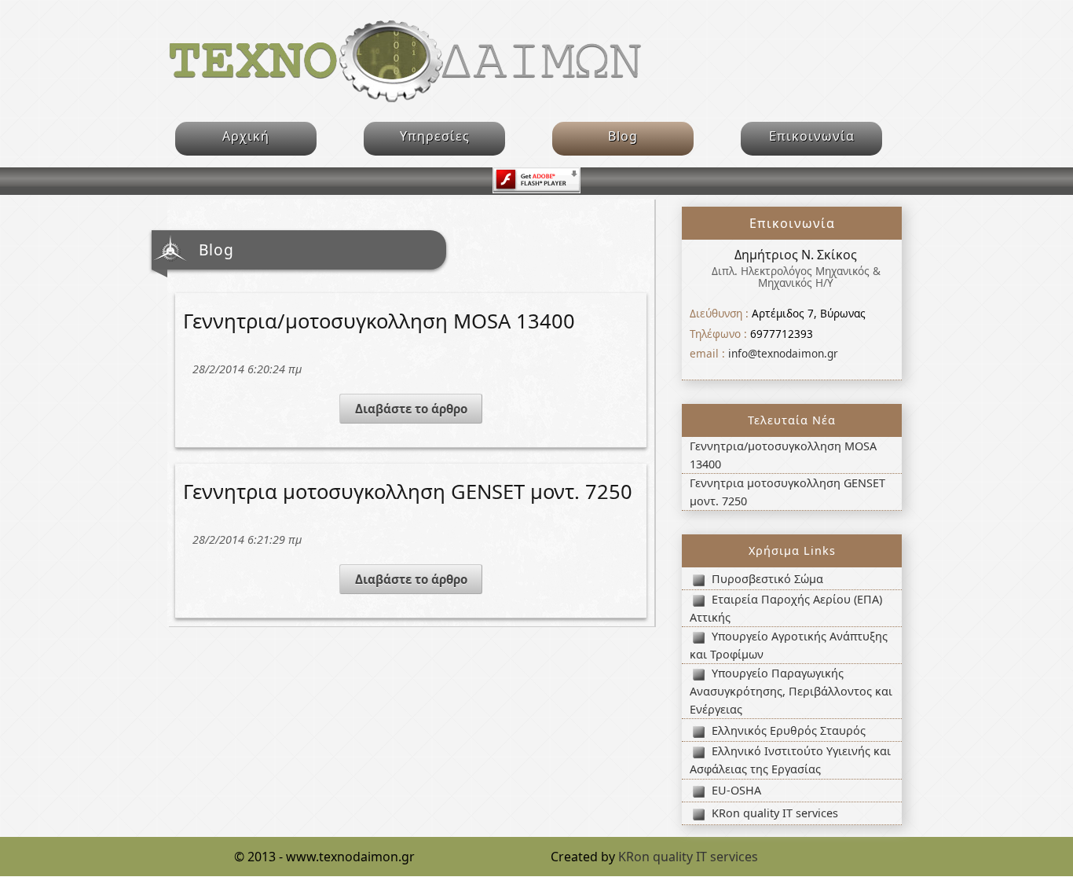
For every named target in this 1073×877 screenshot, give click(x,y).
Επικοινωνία (812, 136)
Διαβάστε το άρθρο (411, 408)
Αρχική (245, 136)
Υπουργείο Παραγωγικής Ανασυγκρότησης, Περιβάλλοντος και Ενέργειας (791, 691)
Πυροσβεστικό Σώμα (767, 578)
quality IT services (688, 856)
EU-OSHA (736, 790)
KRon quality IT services (775, 812)
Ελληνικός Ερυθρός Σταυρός (789, 730)
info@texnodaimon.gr (783, 353)
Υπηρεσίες (435, 136)
